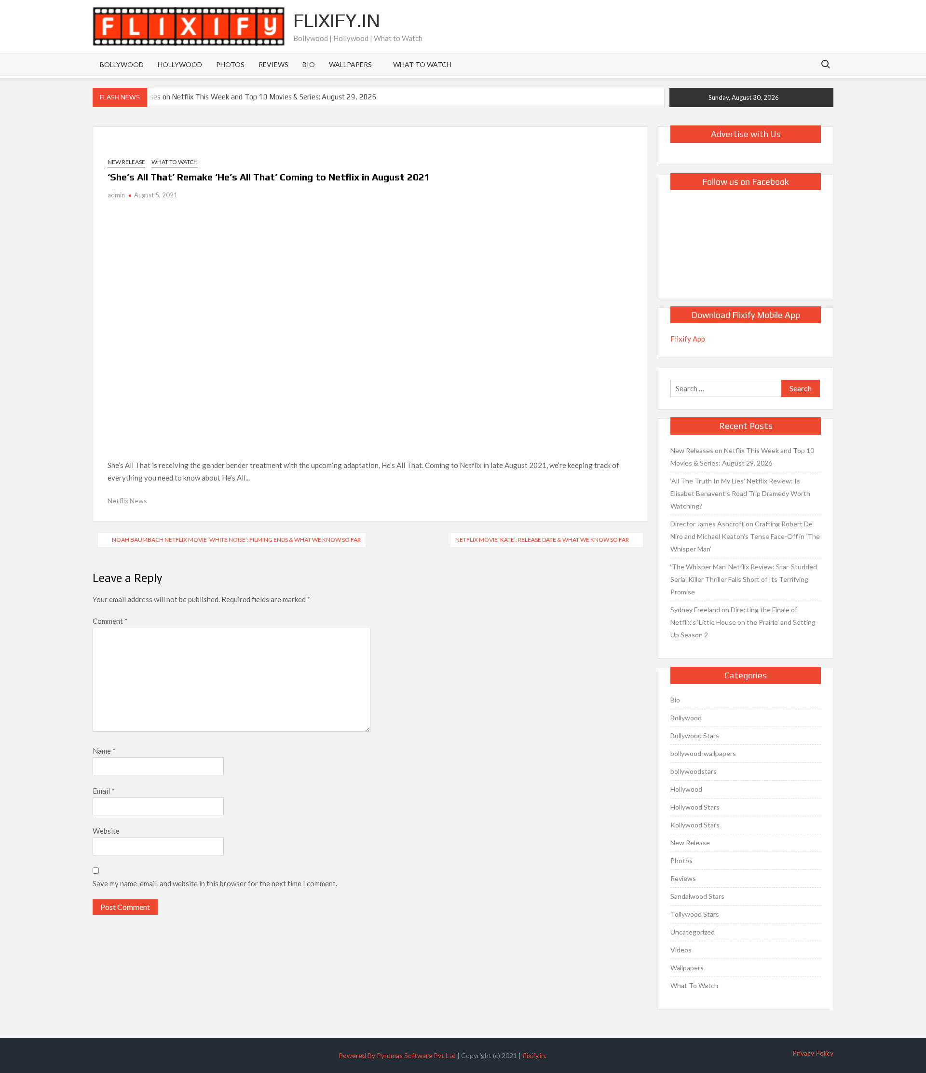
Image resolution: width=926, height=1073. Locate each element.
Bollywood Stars (694, 735)
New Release (126, 161)
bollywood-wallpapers (703, 753)
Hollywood (180, 64)
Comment (110, 621)
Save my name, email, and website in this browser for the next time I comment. (215, 883)
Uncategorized (692, 932)
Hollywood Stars (695, 807)
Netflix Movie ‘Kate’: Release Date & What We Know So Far (542, 539)
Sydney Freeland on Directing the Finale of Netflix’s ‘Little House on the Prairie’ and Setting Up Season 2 (743, 622)
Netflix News (127, 500)
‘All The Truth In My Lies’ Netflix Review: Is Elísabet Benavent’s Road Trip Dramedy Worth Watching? (740, 493)
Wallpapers (350, 64)
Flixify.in (336, 20)
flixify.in (533, 1055)
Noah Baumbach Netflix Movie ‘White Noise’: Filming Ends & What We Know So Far (236, 539)
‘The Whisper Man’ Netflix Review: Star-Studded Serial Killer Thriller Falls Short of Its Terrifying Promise (743, 579)
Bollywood (122, 64)
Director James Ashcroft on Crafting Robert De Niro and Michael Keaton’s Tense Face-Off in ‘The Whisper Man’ (745, 536)
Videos (681, 950)
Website (106, 830)
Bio (308, 64)
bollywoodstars (693, 771)
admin (116, 195)
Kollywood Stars (695, 825)
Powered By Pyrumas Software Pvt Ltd (397, 1055)
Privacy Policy (812, 1053)
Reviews (273, 64)
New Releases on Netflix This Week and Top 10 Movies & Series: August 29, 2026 (246, 97)
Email (104, 790)
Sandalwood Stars (697, 896)
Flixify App (687, 338)
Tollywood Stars (694, 914)
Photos (230, 64)
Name (104, 750)
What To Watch (422, 64)
